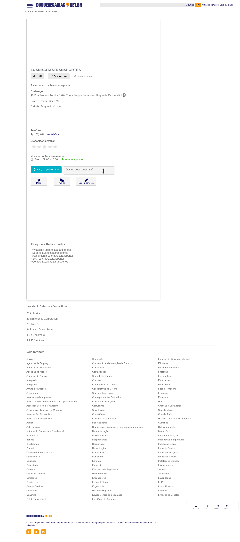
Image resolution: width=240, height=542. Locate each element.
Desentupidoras (100, 435)
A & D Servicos (35, 340)
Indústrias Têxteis (167, 456)
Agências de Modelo (37, 371)
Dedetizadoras (99, 422)
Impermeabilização (168, 435)
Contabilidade (99, 371)
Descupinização (100, 431)
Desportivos (98, 444)
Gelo (160, 401)
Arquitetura (32, 393)
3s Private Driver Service (40, 329)
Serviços (30, 359)
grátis (230, 5)
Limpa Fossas (165, 486)
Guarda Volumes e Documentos (174, 418)
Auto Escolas (33, 427)
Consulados (98, 367)
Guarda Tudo (165, 414)
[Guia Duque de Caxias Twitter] (37, 532)
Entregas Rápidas (101, 490)
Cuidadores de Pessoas (104, 418)
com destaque (217, 5)
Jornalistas (163, 473)
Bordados (31, 448)
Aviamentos (32, 435)
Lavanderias (164, 478)
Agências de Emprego (37, 363)
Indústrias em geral (168, 452)
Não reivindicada (84, 76)
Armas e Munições (36, 388)
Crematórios (98, 414)
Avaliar (62, 183)
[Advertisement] (94, 42)
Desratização (99, 448)
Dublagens (97, 456)
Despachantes (99, 439)
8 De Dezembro (35, 335)
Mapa (38, 183)
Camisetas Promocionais (39, 452)
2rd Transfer (33, 324)
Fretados (163, 393)
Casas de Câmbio (35, 473)
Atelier (29, 422)
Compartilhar (60, 76)
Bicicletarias (32, 444)
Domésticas (98, 452)
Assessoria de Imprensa (38, 397)
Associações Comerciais (39, 414)
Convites (96, 380)
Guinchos (163, 422)
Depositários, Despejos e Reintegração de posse (117, 427)
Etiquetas (163, 363)
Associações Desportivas (39, 418)
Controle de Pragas (102, 376)
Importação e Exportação (171, 439)
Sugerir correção (86, 183)
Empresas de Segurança (105, 469)
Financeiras (164, 380)
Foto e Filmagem (167, 388)
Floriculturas (164, 384)
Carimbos (31, 461)
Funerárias (163, 397)
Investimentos (165, 465)
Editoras (96, 461)
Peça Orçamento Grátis (48, 170)
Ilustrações (163, 431)
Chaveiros (31, 490)
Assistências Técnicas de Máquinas (44, 410)
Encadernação (99, 473)
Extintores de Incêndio (169, 367)
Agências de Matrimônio (38, 367)
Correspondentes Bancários (106, 397)
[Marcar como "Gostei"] (34, 76)
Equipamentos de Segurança (107, 495)
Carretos (30, 469)
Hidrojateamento (166, 427)
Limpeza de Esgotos (168, 495)
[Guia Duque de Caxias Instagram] (44, 532)
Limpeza (162, 490)
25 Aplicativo (33, 313)
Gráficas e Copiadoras (169, 405)
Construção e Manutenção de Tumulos (112, 363)
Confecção (97, 359)
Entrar (191, 5)
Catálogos (31, 478)
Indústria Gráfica (166, 448)
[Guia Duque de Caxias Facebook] (29, 532)
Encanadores (99, 478)
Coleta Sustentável (36, 499)
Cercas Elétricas (34, 486)
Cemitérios (32, 482)
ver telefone (53, 134)
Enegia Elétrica (100, 482)
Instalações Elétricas (168, 461)
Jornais (162, 469)
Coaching (31, 495)
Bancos (30, 439)
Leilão (161, 482)
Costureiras (98, 405)
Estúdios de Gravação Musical (174, 359)
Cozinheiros (98, 410)
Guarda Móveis (166, 410)
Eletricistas (97, 465)
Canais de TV (33, 456)
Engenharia (98, 486)
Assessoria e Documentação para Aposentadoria (51, 401)
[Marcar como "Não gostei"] (41, 76)
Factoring (163, 371)
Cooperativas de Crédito (104, 384)
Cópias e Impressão (102, 393)
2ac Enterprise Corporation (42, 318)
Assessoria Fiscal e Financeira (42, 405)
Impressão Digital (167, 444)
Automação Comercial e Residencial (45, 431)
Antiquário (31, 380)
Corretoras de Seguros (104, 401)
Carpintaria (32, 465)
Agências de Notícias (37, 376)
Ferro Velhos (164, 376)
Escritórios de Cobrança (104, 499)
